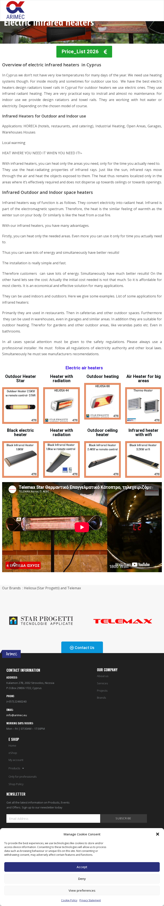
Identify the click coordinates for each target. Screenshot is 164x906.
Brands (101, 697)
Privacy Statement (90, 900)
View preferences (82, 890)
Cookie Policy (69, 900)
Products (14, 768)
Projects (102, 690)
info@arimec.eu (16, 715)
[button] (157, 834)
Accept (82, 867)
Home (12, 745)
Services (102, 683)
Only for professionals (23, 776)
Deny (82, 878)
